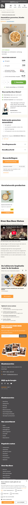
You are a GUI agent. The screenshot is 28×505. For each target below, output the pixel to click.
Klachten (4, 407)
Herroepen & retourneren (8, 415)
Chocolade (4, 433)
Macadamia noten (6, 451)
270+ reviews (4, 388)
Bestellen (19, 82)
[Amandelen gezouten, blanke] (14, 36)
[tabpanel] (14, 36)
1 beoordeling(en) (10, 21)
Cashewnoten (5, 447)
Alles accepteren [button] (8, 502)
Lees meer (5, 139)
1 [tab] (12, 45)
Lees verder (24, 488)
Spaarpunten (5, 403)
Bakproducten (5, 437)
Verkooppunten (6, 475)
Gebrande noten (10, 10)
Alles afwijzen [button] (20, 502)
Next (27, 35)
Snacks (4, 435)
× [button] (26, 481)
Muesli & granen (6, 431)
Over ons (4, 469)
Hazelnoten (5, 449)
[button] (14, 499)
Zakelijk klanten (6, 471)
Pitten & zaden (6, 427)
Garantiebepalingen (7, 411)
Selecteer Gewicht (9, 57)
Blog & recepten (6, 477)
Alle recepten (7, 296)
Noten (4, 10)
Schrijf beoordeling (11, 161)
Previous (0, 35)
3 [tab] (16, 45)
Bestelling (5, 401)
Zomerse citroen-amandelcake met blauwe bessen (12, 289)
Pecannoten (5, 455)
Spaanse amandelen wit (6, 204)
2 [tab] (14, 45)
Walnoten (4, 459)
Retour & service (6, 409)
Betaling (4, 405)
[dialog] (14, 492)
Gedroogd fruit (6, 429)
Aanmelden (23, 336)
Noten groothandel (7, 473)
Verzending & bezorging (8, 413)
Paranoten (5, 453)
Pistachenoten (6, 457)
